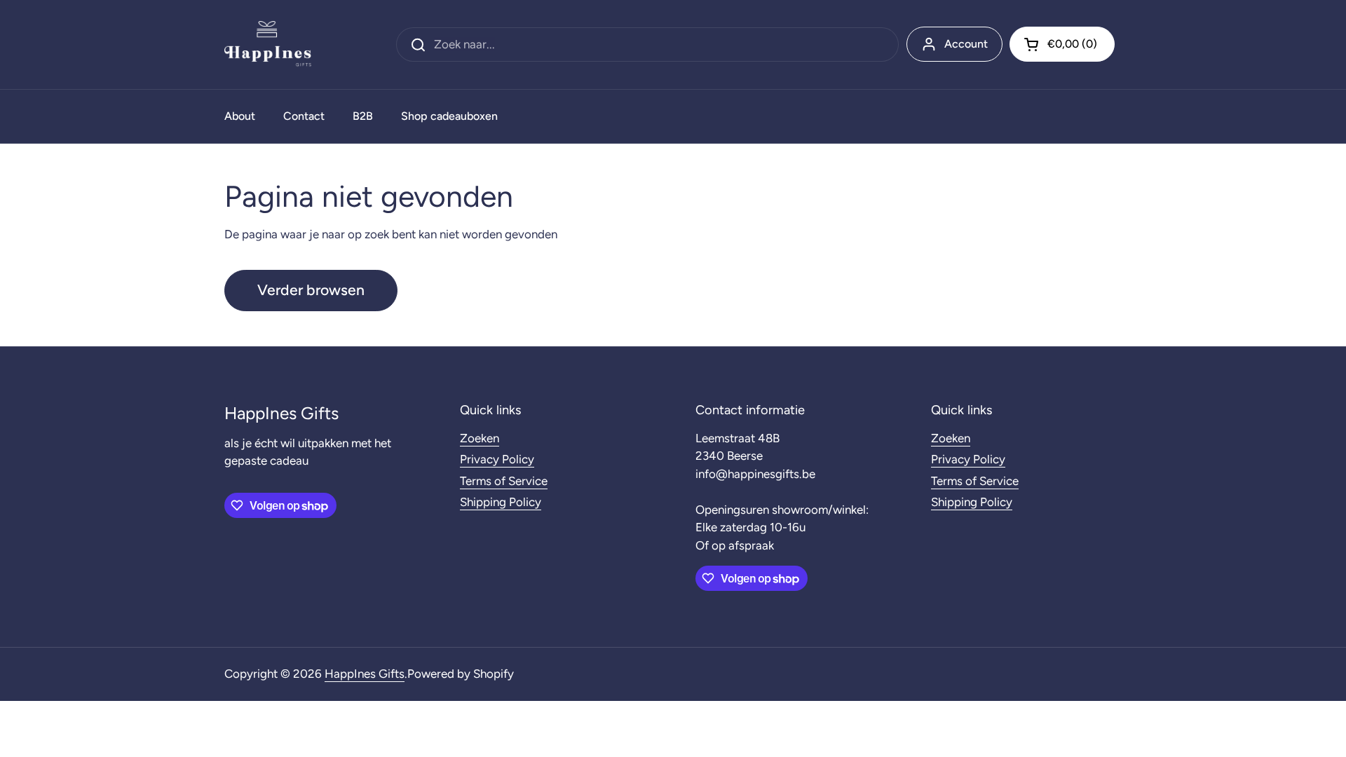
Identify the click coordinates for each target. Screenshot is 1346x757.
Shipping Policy (500, 502)
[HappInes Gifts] (267, 44)
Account (966, 43)
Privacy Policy (497, 459)
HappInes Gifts (365, 674)
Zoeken (479, 438)
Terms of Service (504, 481)
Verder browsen (311, 290)
